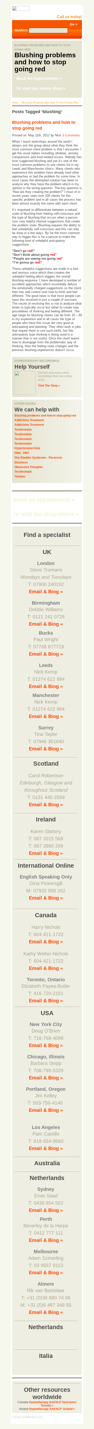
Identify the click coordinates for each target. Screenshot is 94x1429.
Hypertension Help (27, 448)
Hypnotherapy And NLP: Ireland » (52, 1409)
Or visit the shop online (46, 514)
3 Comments (71, 135)
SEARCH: (21, 30)
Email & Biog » (46, 591)
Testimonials (23, 429)
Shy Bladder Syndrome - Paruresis (38, 457)
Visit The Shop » (49, 385)
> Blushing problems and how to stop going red (49, 102)
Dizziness (21, 462)
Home (15, 102)
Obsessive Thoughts (28, 467)
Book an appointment (43, 500)
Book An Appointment (39, 78)
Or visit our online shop (40, 88)
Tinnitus (19, 476)
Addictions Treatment (29, 420)
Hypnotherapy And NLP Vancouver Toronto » (53, 1403)
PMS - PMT (21, 453)
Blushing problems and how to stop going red (45, 415)
